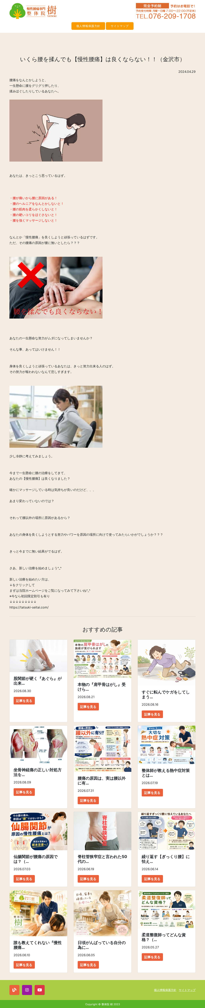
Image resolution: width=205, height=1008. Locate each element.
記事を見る (24, 701)
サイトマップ (120, 26)
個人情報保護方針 (88, 26)
